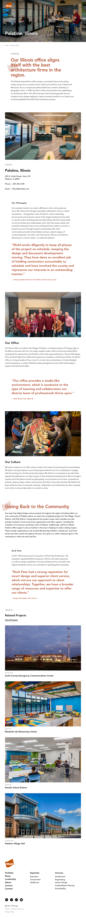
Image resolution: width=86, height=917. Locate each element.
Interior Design (61, 883)
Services (59, 873)
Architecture (60, 877)
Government (35, 880)
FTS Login (14, 906)
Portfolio (9, 873)
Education (34, 877)
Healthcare (34, 883)
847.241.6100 (18, 184)
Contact (9, 889)
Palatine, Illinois (14, 45)
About (8, 883)
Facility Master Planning (64, 886)
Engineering (60, 880)
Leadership (10, 879)
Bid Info (7, 906)
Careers (9, 886)
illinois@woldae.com (20, 189)
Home (7, 45)
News (8, 876)
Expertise (34, 873)
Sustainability (60, 889)
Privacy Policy (9, 912)
